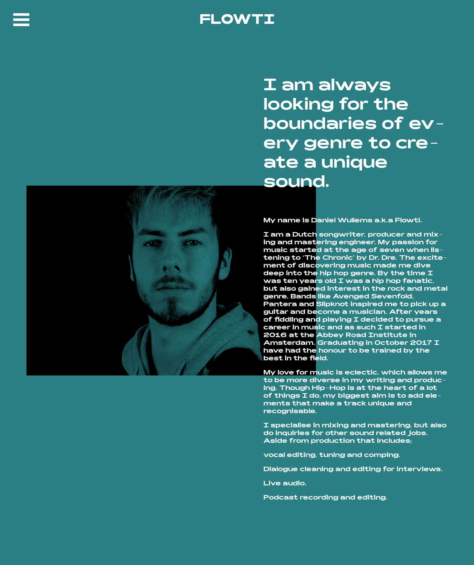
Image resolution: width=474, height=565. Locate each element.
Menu (21, 19)
